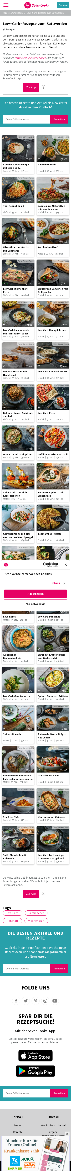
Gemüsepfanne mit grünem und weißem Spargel (18, 535)
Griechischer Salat (48, 775)
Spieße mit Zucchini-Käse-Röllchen (15, 494)
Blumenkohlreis (47, 164)
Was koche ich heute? (53, 1125)
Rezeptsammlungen (13, 13)
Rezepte (18, 1132)
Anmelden (59, 119)
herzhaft (12, 920)
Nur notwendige (35, 603)
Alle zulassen (36, 593)
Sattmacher (36, 913)
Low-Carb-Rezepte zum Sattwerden (45, 13)
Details (55, 583)
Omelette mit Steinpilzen (17, 454)
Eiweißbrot (9, 616)
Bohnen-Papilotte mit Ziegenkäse (51, 494)
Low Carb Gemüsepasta (16, 696)
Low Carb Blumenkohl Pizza (15, 290)
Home (17, 1125)
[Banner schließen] (66, 564)
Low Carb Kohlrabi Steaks (52, 371)
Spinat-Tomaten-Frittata (53, 696)
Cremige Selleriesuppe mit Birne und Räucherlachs (16, 166)
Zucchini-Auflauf (47, 247)
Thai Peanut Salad (13, 206)
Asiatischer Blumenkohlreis (12, 656)
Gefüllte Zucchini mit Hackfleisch (15, 373)
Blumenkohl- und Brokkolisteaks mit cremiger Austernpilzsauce (17, 777)
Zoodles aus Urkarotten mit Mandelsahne (51, 208)
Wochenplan (36, 920)
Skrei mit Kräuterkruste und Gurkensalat (51, 656)
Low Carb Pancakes (49, 616)
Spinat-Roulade (12, 734)
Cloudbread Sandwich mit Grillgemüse (53, 290)
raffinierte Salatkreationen (30, 58)
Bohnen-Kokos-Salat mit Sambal (18, 415)
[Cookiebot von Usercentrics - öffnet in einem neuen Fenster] (44, 564)
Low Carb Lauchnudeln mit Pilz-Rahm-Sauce (16, 332)
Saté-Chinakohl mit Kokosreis (14, 857)
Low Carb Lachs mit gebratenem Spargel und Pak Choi (51, 857)
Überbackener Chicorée (51, 817)
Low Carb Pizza (46, 413)
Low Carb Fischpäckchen (52, 330)
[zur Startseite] (36, 5)
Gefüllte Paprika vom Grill (53, 454)
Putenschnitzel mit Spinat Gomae (52, 736)
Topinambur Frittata (50, 533)
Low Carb (13, 913)
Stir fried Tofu (11, 817)
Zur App (63, 5)
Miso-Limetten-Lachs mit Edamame (16, 249)
